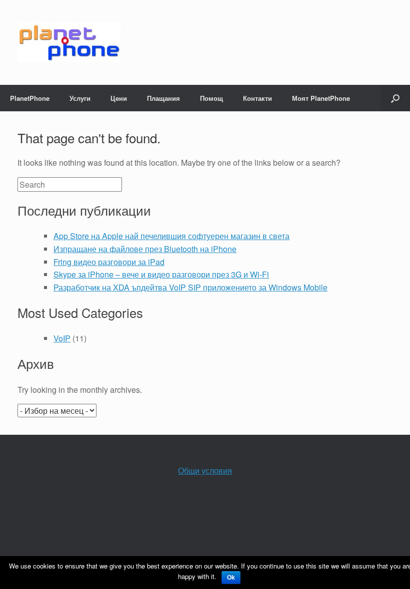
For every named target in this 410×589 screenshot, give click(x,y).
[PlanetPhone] (69, 42)
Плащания (163, 98)
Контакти (257, 98)
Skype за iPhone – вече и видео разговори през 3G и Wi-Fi (161, 274)
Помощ (211, 98)
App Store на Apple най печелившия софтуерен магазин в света (172, 236)
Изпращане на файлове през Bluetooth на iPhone (145, 249)
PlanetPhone (30, 98)
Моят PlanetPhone (321, 98)
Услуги (80, 98)
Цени (118, 98)
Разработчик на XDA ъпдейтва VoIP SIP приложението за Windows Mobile (191, 287)
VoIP (62, 338)
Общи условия (205, 470)
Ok (231, 577)
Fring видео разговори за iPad (109, 262)
